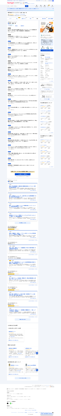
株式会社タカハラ (11, 243)
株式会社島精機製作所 (12, 227)
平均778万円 (23, 14)
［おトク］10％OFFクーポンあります (29, 3)
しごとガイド (21, 399)
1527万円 (49, 119)
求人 (18, 18)
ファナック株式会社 (12, 288)
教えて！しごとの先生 (10, 399)
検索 (53, 0)
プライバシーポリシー (14, 412)
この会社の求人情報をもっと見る (32, 240)
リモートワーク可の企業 (23, 15)
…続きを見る (12, 336)
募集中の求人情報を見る (14, 340)
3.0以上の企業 (17, 15)
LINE (12, 403)
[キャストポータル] (47, 32)
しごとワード (25, 399)
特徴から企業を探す (13, 396)
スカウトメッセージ (9, 393)
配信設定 (21, 393)
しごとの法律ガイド (16, 399)
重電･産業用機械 (47, 57)
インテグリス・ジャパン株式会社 (14, 258)
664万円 (49, 164)
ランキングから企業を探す (20, 396)
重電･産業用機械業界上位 (11, 15)
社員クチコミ (24, 18)
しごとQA (41, 6)
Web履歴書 (18, 393)
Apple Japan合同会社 (31, 365)
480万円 (49, 153)
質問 (37, 18)
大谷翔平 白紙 (50, 0)
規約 (26, 412)
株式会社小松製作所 (13, 348)
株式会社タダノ (11, 272)
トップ (10, 18)
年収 (32, 18)
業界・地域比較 (50, 18)
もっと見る (51, 81)
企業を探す (36, 6)
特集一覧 (45, 6)
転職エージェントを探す (27, 396)
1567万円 (49, 108)
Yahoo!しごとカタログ (28, 410)
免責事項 (36, 412)
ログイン (21, 3)
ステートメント (31, 412)
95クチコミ (18, 14)
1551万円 (49, 113)
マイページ (52, 6)
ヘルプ (42, 0)
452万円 (49, 142)
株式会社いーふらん (14, 365)
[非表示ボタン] (52, 412)
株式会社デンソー (12, 331)
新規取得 (26, 2)
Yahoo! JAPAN (38, 0)
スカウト (48, 6)
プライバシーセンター (21, 412)
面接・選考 (44, 18)
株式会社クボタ (11, 304)
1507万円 (49, 124)
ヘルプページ (47, 385)
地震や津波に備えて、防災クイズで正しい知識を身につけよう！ (16, 0)
